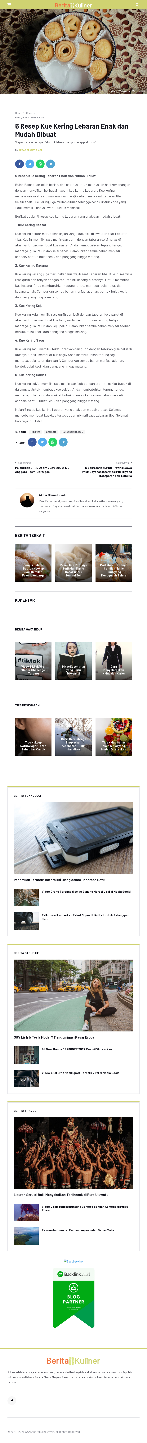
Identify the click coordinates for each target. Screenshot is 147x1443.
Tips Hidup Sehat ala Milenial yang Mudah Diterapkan (113, 746)
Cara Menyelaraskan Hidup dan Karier (114, 670)
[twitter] (29, 164)
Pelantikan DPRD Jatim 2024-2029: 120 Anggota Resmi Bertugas (42, 469)
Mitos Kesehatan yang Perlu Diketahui (73, 670)
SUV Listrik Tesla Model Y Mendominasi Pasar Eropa (54, 1037)
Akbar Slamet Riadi (30, 150)
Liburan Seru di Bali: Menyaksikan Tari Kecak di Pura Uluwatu (61, 1195)
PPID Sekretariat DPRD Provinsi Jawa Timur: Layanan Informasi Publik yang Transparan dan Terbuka (106, 471)
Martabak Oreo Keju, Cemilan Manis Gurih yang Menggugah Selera (113, 570)
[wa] (40, 164)
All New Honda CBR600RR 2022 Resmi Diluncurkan (77, 1049)
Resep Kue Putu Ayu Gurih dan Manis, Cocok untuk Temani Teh (73, 570)
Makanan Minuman (72, 432)
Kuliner (35, 432)
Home (18, 113)
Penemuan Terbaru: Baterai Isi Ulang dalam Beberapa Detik (59, 880)
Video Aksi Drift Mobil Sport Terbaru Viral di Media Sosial (81, 1073)
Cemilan (30, 113)
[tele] (50, 164)
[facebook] (19, 164)
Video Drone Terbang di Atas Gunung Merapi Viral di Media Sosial (86, 891)
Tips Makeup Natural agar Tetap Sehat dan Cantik (33, 746)
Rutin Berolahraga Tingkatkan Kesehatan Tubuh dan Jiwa (73, 744)
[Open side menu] (9, 5)
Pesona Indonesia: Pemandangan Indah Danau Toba (78, 1230)
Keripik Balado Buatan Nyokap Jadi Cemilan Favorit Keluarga (33, 570)
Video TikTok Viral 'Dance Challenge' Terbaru (33, 670)
